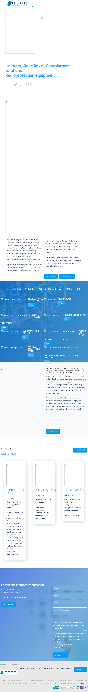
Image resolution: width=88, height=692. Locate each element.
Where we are (48, 668)
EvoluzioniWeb (80, 683)
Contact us (80, 669)
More (31, 305)
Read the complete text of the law (64, 645)
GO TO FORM (8, 604)
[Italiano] (33, 6)
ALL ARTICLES (80, 450)
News (39, 668)
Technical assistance (63, 668)
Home (22, 668)
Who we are (51, 276)
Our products (67, 276)
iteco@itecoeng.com (13, 592)
